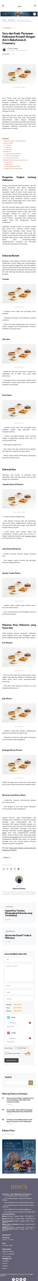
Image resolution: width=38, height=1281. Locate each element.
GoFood (4, 1263)
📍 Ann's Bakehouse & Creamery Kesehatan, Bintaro (17, 1199)
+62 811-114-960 (7, 1239)
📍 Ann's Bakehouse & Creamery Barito (15, 1196)
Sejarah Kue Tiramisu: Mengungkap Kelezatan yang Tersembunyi (18, 913)
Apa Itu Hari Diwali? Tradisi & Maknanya (18, 936)
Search (8, 1077)
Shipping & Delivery (8, 1251)
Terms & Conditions (8, 1254)
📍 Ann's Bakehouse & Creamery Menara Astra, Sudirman (18, 1206)
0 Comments (6, 54)
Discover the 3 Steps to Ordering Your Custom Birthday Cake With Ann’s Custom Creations (20, 1100)
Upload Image (8, 1048)
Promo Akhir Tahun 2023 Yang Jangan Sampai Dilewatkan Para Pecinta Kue (20, 1111)
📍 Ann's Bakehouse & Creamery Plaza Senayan (18, 1202)
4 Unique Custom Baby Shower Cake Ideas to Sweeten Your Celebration (19, 1120)
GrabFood (5, 1266)
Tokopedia (5, 1261)
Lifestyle (14, 28)
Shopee (4, 1268)
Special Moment (10, 931)
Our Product (11, 20)
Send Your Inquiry (7, 1245)
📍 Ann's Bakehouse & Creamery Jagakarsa (16, 1209)
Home (3, 20)
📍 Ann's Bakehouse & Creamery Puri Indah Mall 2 (19, 1212)
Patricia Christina (13, 48)
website (26, 831)
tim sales (15, 837)
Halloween (7, 857)
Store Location (6, 1256)
